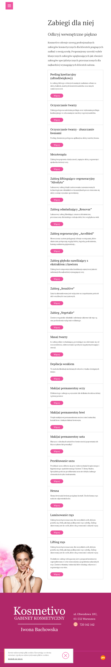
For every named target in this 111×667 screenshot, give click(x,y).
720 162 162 (87, 624)
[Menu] (9, 5)
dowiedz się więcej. (15, 659)
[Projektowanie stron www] (103, 658)
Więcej (55, 96)
